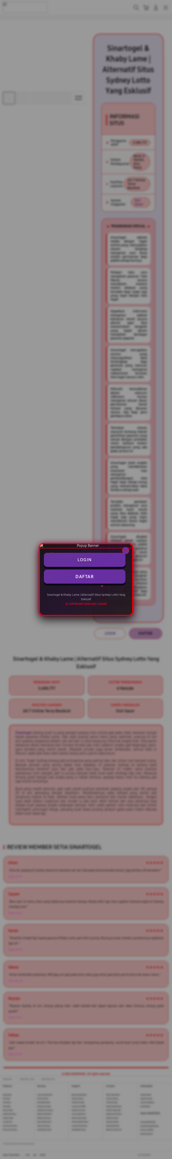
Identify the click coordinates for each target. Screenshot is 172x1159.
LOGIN (84, 559)
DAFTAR (84, 576)
